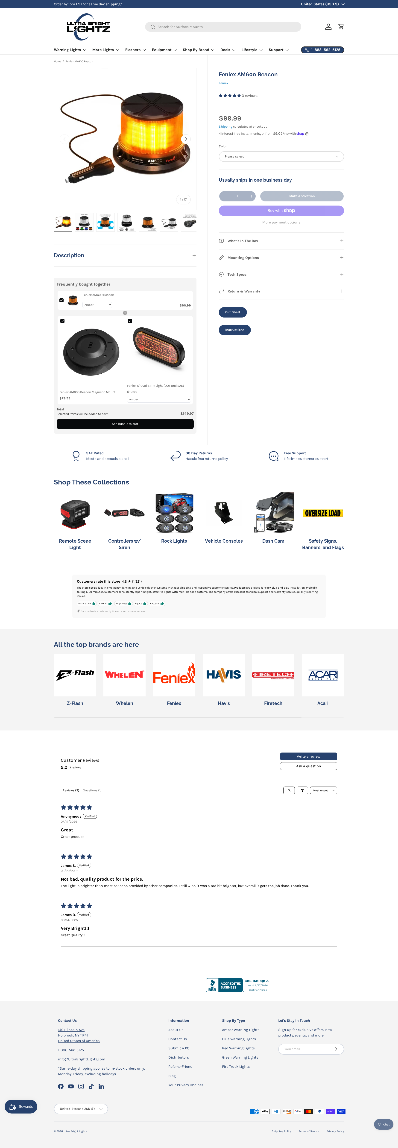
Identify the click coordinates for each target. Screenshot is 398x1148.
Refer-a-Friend (180, 1066)
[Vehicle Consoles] (224, 513)
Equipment (162, 49)
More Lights (103, 49)
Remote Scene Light (75, 544)
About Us (175, 1030)
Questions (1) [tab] (92, 790)
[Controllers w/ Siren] (124, 513)
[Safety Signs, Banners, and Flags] (323, 513)
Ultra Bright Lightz (75, 1131)
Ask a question (308, 766)
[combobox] (223, 27)
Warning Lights (67, 49)
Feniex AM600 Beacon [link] (98, 295)
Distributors (178, 1057)
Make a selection (302, 196)
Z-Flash (75, 703)
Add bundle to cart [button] (125, 424)
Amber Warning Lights (240, 1030)
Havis (224, 703)
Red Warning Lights (238, 1048)
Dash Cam (273, 541)
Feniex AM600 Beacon (79, 61)
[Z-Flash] (75, 675)
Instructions (234, 330)
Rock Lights (174, 541)
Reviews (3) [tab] (71, 790)
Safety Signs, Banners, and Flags (323, 544)
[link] (73, 300)
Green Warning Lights (240, 1057)
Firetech (273, 703)
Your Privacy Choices (185, 1085)
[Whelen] (124, 675)
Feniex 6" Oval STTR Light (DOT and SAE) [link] (155, 386)
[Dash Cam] (273, 513)
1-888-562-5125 (71, 1050)
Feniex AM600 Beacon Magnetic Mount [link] (87, 392)
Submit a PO (178, 1048)
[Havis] (224, 675)
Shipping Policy (282, 1131)
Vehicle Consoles (224, 541)
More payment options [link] (281, 222)
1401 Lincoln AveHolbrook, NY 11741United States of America (79, 1035)
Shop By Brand (196, 49)
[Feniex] (174, 675)
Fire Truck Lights (236, 1066)
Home (57, 61)
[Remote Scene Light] (75, 513)
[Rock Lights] (174, 513)
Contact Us (177, 1039)
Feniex (223, 83)
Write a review (308, 756)
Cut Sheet (232, 312)
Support (276, 49)
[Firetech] (273, 675)
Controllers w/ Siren (124, 544)
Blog (172, 1076)
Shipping (225, 127)
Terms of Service (309, 1131)
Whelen (124, 703)
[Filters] (302, 790)
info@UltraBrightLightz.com (81, 1059)
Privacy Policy (335, 1131)
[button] (230, 95)
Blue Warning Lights (239, 1039)
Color (223, 146)
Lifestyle (250, 49)
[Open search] (289, 790)
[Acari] (323, 675)
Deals (225, 49)
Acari (322, 703)
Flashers (133, 49)
